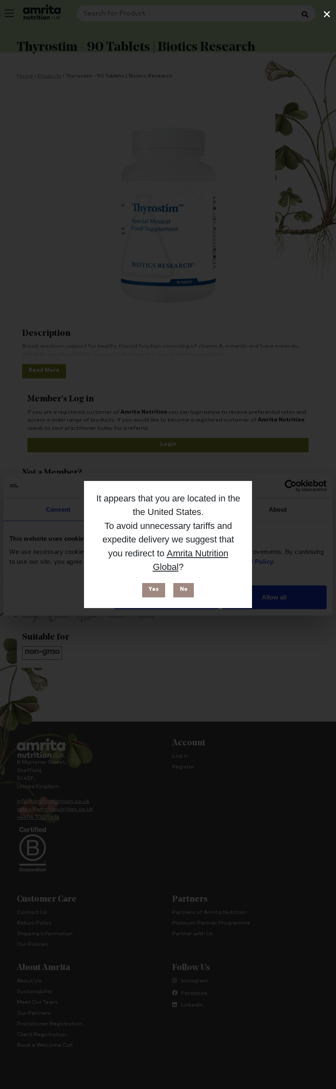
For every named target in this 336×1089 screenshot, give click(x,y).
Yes (153, 589)
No (184, 589)
